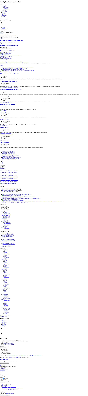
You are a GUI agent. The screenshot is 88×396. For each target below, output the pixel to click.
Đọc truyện (3, 301)
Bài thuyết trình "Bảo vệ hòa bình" (18, 197)
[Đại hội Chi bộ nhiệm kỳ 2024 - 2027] (6, 56)
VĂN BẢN (4, 324)
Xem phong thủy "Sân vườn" (8, 156)
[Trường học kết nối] (3, 316)
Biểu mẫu (5, 295)
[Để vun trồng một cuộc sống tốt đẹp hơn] (6, 71)
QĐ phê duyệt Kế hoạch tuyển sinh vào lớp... (8, 240)
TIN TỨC (1, 33)
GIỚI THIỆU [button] (4, 6)
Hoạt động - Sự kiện (7, 213)
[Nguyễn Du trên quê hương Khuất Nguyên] (8, 202)
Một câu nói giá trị (3, 112)
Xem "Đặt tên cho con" (4, 142)
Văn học (3, 299)
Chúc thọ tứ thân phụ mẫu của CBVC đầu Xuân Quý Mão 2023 (31, 198)
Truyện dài (5, 303)
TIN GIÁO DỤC (4, 218)
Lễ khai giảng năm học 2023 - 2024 (18, 200)
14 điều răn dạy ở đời (4, 119)
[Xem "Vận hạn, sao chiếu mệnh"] (5, 133)
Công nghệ (5, 255)
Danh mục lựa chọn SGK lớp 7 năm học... (8, 246)
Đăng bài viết (2, 169)
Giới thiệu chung (6, 7)
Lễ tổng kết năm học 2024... (4, 54)
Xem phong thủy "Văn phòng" (8, 154)
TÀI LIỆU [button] (3, 13)
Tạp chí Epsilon (6, 311)
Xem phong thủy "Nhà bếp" (8, 153)
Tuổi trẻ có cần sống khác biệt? (16, 195)
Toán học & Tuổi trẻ (7, 309)
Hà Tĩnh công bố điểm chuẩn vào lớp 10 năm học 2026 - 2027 (14, 61)
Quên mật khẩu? (2, 370)
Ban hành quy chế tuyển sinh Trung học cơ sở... (9, 190)
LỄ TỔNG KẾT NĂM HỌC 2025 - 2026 (21, 68)
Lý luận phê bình (6, 228)
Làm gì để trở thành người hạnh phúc (7, 104)
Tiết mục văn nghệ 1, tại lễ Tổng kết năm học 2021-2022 (8, 181)
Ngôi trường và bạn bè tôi (14, 199)
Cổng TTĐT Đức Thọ (7, 223)
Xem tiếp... (2, 65)
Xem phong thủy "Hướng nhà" (8, 151)
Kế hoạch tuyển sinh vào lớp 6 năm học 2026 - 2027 (25, 67)
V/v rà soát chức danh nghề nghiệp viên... (8, 235)
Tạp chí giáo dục (6, 312)
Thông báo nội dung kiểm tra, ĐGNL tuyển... (8, 239)
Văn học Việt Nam (6, 300)
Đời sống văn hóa (6, 225)
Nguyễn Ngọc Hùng (32, 355)
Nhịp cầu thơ (6, 229)
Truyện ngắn (6, 304)
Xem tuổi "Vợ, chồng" (4, 127)
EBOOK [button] (3, 12)
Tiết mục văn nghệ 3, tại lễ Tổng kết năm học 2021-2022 (8, 175)
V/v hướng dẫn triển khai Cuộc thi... (7, 236)
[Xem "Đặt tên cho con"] (4, 140)
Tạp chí (3, 307)
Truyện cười (6, 306)
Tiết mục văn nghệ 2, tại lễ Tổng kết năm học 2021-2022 (8, 178)
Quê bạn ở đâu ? (4, 386)
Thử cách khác (2, 365)
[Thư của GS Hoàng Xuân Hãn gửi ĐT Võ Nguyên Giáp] (9, 87)
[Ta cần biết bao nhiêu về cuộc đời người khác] (7, 79)
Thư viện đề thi (4, 269)
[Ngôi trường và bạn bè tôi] (6, 199)
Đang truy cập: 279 (3, 347)
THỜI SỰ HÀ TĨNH (5, 221)
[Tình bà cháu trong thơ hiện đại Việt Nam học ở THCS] (10, 196)
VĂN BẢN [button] (4, 10)
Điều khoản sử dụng (39, 355)
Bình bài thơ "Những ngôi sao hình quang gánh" (24, 194)
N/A (2, 378)
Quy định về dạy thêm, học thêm (7, 191)
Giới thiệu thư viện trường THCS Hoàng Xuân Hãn (7, 184)
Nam (5, 378)
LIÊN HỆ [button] (3, 16)
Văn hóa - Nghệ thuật (7, 298)
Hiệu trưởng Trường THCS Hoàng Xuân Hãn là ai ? (9, 389)
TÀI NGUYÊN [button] (4, 11)
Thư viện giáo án (4, 259)
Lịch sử (5, 302)
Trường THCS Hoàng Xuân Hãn (12, 355)
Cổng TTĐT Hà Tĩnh (7, 222)
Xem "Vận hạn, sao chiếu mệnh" (6, 134)
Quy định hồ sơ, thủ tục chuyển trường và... (8, 244)
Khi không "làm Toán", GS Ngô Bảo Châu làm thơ (11, 157)
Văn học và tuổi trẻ (7, 308)
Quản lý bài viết (2, 168)
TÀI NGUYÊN (4, 322)
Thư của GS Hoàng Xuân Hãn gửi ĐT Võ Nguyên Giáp (10, 89)
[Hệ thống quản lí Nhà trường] (4, 315)
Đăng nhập (2, 359)
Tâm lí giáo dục (6, 297)
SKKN (5, 291)
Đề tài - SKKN (4, 289)
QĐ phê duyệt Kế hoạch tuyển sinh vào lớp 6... (9, 188)
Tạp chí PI (5, 313)
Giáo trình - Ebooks (5, 294)
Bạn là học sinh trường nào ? (6, 383)
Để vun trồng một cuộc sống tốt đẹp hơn (9, 73)
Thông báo (5, 212)
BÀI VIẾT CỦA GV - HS (6, 215)
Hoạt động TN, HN (7, 268)
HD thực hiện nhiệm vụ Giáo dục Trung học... (9, 233)
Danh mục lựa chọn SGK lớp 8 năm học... (8, 245)
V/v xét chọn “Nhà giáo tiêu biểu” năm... (8, 234)
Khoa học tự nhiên (6, 254)
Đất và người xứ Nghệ (7, 224)
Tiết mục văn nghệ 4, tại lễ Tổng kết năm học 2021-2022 (8, 172)
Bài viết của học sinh (7, 217)
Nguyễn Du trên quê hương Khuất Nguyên (22, 202)
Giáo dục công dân (7, 253)
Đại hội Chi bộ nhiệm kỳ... (4, 57)
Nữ (7, 378)
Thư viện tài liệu (4, 279)
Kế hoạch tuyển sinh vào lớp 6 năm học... (8, 243)
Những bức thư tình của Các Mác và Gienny (10, 158)
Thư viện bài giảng (5, 249)
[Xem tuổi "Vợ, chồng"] (4, 125)
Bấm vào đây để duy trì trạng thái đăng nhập (15, 357)
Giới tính (1, 377)
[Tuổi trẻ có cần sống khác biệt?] (7, 195)
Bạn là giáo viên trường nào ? (6, 384)
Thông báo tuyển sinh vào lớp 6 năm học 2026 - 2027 (26, 70)
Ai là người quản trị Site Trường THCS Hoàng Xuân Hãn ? (10, 388)
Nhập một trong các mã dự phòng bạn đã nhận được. (8, 366)
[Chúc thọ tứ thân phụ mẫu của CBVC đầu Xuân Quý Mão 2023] (12, 198)
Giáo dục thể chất (6, 257)
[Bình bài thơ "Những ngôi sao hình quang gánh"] (9, 194)
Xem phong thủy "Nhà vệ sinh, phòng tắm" (10, 155)
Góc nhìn (5, 226)
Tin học (5, 256)
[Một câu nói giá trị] (3, 110)
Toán (5, 251)
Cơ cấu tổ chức (6, 8)
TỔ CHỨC (4, 320)
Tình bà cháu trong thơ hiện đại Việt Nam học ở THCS (27, 196)
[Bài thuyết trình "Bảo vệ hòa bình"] (7, 197)
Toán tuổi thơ (6, 310)
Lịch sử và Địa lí (6, 273)
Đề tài (5, 290)
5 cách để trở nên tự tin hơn (5, 96)
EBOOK (3, 323)
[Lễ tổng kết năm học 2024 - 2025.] (5, 53)
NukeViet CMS (22, 355)
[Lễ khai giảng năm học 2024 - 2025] (5, 58)
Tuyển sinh (5, 219)
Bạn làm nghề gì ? (4, 385)
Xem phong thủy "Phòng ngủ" (8, 152)
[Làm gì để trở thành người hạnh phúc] (6, 102)
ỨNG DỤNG (4, 325)
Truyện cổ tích (6, 305)
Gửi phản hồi (2, 165)
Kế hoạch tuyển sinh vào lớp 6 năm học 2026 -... (9, 189)
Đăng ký (6, 359)
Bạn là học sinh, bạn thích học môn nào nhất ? (9, 387)
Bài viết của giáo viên (7, 216)
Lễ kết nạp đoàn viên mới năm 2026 (18, 69)
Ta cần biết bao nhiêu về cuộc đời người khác (8, 81)
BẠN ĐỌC (4, 227)
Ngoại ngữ (5, 252)
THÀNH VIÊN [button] (4, 15)
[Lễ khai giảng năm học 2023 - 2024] (7, 200)
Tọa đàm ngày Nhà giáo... (4, 55)
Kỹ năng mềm (6, 220)
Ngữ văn (5, 250)
